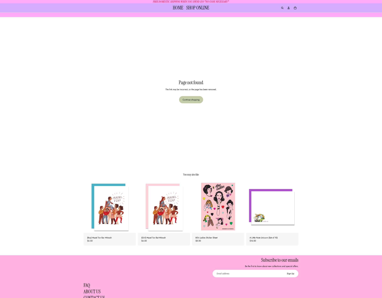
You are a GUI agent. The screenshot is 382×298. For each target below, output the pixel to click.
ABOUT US (92, 291)
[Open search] (282, 8)
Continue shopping (191, 99)
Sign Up (290, 273)
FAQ (87, 285)
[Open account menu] (288, 8)
